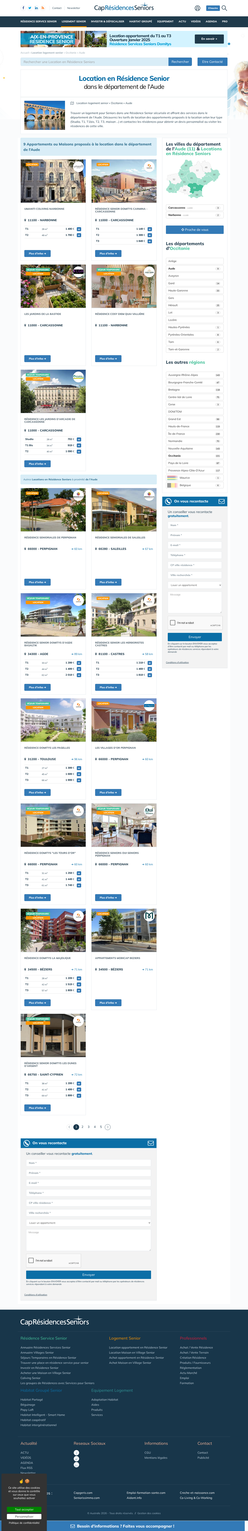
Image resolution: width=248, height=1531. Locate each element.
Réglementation (191, 1368)
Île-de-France (194, 433)
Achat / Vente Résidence (196, 1347)
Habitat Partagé (32, 1399)
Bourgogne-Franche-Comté (193, 382)
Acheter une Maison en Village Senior (46, 1373)
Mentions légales (156, 1457)
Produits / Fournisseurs (195, 1362)
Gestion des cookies (149, 1513)
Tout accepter (24, 1509)
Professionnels (193, 1338)
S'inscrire (213, 8)
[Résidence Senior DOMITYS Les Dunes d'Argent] (53, 1035)
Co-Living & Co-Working (196, 1498)
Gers (171, 298)
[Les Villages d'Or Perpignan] (124, 720)
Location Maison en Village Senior (132, 1352)
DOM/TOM (175, 411)
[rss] (43, 8)
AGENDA (27, 1463)
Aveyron (173, 275)
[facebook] (23, 8)
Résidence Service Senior (39, 21)
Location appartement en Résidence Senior (138, 1347)
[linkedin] (36, 8)
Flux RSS (26, 1468)
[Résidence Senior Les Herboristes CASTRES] (124, 614)
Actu (182, 21)
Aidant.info (134, 1498)
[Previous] (69, 1127)
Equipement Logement (112, 1390)
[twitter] (29, 8)
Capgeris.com (83, 1493)
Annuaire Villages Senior (37, 1352)
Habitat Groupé (140, 21)
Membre (199, 8)
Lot (193, 312)
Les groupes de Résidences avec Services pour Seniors (57, 1383)
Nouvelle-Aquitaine (194, 448)
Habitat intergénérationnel (39, 1425)
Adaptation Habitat (104, 1399)
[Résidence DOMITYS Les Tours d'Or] (53, 825)
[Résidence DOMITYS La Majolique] (53, 930)
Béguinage (28, 1404)
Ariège (172, 261)
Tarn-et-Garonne (193, 349)
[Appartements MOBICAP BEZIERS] (124, 930)
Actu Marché (188, 1373)
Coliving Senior (30, 1378)
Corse (193, 404)
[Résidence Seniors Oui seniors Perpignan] (124, 825)
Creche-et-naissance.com (197, 1493)
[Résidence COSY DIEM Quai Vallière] (124, 286)
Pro (224, 21)
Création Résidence (193, 1357)
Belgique (199, 485)
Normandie (193, 441)
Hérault (193, 305)
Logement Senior (74, 21)
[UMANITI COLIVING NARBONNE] (53, 181)
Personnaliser (24, 1516)
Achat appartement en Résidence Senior (136, 1357)
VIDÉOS (26, 1457)
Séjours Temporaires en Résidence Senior (48, 1357)
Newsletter (73, 8)
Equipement (165, 21)
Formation (187, 1383)
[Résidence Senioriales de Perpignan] (53, 509)
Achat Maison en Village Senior (130, 1362)
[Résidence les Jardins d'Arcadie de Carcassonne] (53, 391)
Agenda (211, 21)
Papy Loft (27, 1410)
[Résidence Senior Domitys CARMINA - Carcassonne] (124, 181)
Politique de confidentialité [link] (24, 1522)
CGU (148, 1452)
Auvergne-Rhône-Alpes (194, 375)
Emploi (184, 1378)
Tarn (193, 342)
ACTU (25, 1452)
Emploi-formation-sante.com (146, 1493)
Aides (95, 1404)
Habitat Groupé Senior (41, 1390)
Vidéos (196, 21)
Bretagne (194, 389)
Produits (97, 1410)
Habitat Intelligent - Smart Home (43, 1415)
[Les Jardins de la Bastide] (53, 286)
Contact (57, 8)
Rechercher (180, 62)
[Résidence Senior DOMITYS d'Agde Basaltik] (53, 614)
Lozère (172, 320)
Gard (193, 283)
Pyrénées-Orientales (193, 334)
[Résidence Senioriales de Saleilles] (124, 509)
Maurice (199, 477)
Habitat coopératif (33, 1420)
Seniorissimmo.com (87, 1498)
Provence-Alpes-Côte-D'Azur (194, 470)
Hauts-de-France (194, 426)
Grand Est (193, 419)
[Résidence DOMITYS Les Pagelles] (53, 720)
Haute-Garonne (193, 290)
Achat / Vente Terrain (194, 1352)
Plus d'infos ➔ (37, 253)
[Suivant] (108, 1127)
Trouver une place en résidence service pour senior (55, 1362)
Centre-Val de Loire (193, 397)
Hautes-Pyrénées (193, 327)
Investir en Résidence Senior (39, 1368)
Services (97, 1415)
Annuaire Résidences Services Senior (45, 1347)
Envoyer (88, 1275)
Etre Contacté (212, 62)
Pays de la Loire (193, 463)
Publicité (203, 1457)
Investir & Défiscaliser (107, 21)
